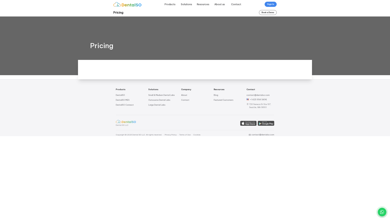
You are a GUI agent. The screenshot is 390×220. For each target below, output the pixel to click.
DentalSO (120, 95)
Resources (203, 4)
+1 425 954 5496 (258, 99)
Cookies (196, 135)
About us (219, 4)
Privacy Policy (171, 135)
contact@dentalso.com (258, 95)
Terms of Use (185, 135)
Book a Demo (268, 12)
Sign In (270, 4)
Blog (216, 95)
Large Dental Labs (156, 105)
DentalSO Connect (125, 105)
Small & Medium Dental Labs (161, 95)
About (184, 95)
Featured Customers (223, 100)
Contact (236, 4)
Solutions (186, 4)
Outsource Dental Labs (159, 100)
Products (170, 4)
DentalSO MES (122, 100)
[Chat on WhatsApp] (382, 212)
